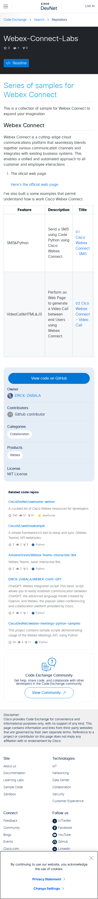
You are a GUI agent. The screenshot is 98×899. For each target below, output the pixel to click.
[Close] (91, 858)
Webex (15, 455)
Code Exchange (15, 19)
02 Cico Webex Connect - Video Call (83, 314)
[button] (64, 693)
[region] (49, 875)
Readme (20, 63)
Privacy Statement (46, 879)
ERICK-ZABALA (28, 396)
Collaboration (19, 434)
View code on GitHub (49, 378)
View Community (46, 693)
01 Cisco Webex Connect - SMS (83, 243)
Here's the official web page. (35, 184)
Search (39, 19)
